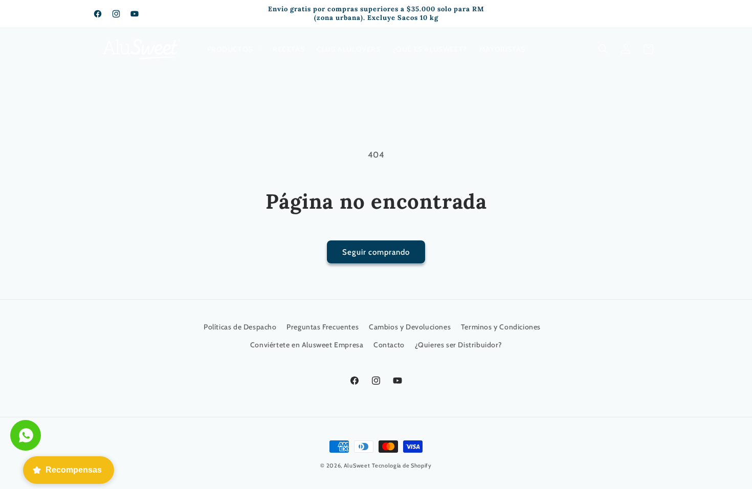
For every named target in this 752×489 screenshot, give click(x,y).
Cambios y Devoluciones (410, 326)
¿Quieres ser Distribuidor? (458, 344)
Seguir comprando (376, 252)
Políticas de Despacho (240, 326)
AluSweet (357, 465)
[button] (234, 49)
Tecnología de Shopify (402, 465)
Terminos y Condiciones (501, 326)
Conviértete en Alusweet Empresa (307, 344)
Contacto (389, 344)
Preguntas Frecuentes (322, 326)
